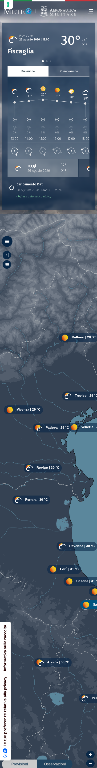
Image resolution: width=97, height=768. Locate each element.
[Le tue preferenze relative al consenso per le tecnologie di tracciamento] (8, 4)
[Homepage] (18, 11)
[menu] (88, 11)
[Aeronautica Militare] (58, 11)
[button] (43, 61)
